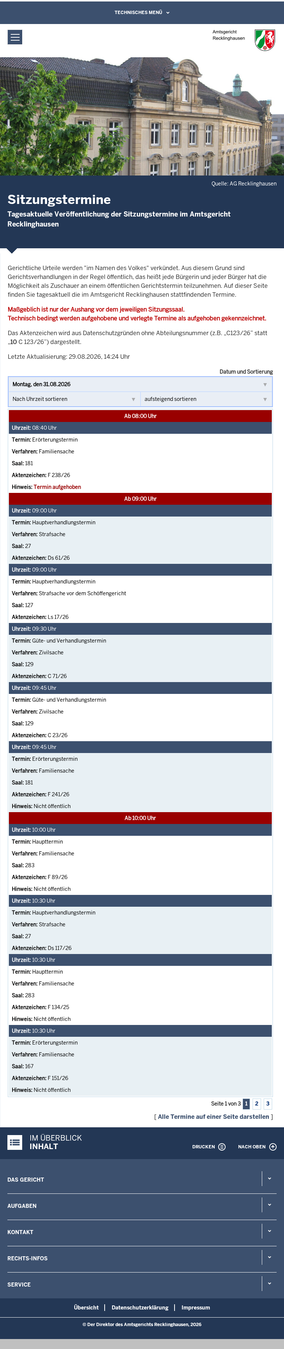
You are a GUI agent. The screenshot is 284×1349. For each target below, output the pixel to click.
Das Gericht (25, 1179)
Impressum (196, 1307)
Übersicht (86, 1307)
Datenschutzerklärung (140, 1307)
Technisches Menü (138, 13)
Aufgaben (22, 1206)
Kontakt (20, 1232)
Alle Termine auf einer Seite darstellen (213, 1117)
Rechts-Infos (27, 1258)
